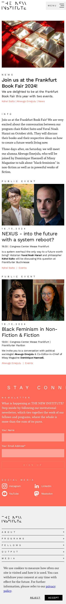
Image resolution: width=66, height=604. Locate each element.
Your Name (8, 430)
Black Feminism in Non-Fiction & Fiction (29, 332)
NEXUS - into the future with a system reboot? (29, 237)
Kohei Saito (9, 101)
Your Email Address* (14, 445)
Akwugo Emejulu (27, 101)
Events (22, 267)
